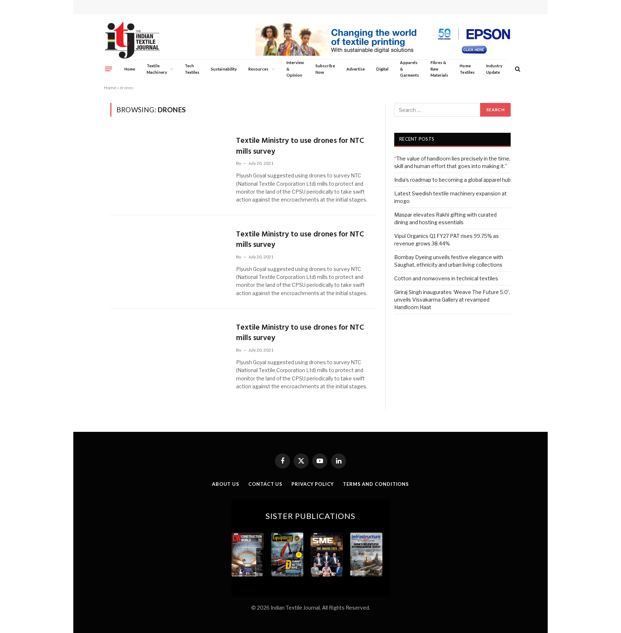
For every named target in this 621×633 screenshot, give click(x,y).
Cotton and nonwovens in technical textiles (446, 278)
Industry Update (494, 68)
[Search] (517, 69)
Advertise (355, 69)
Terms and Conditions (376, 484)
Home (129, 69)
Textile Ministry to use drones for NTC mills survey (300, 146)
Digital (382, 69)
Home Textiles (467, 68)
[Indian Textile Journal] (132, 40)
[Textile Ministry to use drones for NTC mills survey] (168, 168)
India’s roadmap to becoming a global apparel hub (452, 180)
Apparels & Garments (409, 68)
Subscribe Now (325, 68)
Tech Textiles (192, 68)
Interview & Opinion (295, 68)
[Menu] (108, 69)
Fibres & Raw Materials (439, 68)
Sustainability (224, 69)
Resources (258, 69)
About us (225, 484)
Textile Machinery (157, 68)
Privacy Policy (312, 484)
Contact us (265, 484)
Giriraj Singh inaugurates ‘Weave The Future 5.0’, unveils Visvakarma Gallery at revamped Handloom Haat (452, 299)
